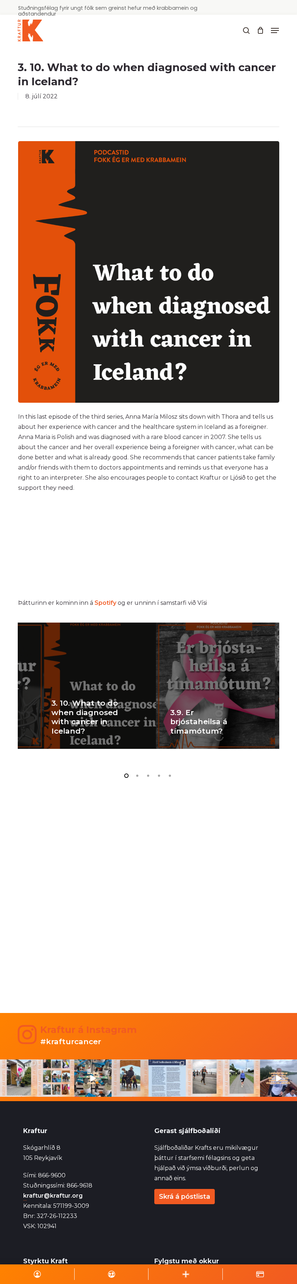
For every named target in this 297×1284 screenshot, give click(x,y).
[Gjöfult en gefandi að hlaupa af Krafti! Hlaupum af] (93, 1078)
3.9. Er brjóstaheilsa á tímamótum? (198, 721)
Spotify (105, 602)
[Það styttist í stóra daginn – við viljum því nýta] (56, 1078)
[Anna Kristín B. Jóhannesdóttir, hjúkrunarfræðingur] (167, 1078)
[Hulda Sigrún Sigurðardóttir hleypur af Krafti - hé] (241, 1078)
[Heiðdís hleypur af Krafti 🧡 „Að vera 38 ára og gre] (18, 1078)
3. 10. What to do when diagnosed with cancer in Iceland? (84, 716)
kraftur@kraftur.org (53, 1195)
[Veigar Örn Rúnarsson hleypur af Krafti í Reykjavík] (204, 1078)
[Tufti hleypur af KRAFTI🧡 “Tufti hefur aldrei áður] (130, 1078)
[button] (275, 30)
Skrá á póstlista (184, 1197)
